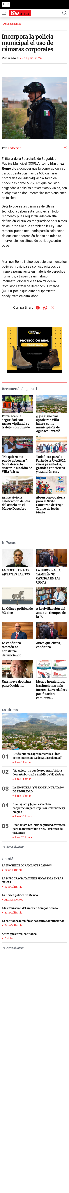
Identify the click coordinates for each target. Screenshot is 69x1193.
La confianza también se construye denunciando (11, 649)
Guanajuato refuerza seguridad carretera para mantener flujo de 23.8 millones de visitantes (39, 828)
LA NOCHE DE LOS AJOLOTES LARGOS (16, 572)
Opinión (9, 938)
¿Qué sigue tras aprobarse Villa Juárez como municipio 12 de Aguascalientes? (37, 755)
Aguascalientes (12, 23)
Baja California (13, 870)
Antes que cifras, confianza (48, 645)
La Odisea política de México (17, 611)
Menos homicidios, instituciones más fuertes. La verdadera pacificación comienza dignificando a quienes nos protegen (51, 690)
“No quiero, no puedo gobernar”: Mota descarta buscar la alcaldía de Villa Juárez (39, 772)
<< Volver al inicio (12, 846)
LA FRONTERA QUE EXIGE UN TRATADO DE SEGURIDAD (38, 789)
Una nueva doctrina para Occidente (16, 683)
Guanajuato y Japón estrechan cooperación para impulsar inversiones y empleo (39, 808)
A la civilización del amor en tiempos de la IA (51, 613)
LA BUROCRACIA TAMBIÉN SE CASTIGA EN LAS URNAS (48, 576)
